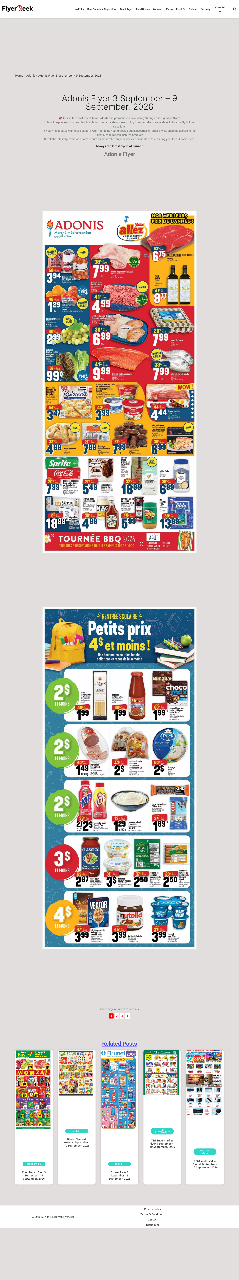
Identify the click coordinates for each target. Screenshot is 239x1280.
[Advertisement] (119, 44)
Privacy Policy (152, 1209)
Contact (152, 1219)
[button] (235, 9)
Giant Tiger (126, 9)
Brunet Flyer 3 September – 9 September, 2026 (119, 1175)
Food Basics (143, 9)
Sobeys (193, 9)
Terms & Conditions (152, 1214)
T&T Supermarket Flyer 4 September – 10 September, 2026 (162, 1143)
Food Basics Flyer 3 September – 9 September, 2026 (34, 1175)
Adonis (30, 75)
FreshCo (180, 9)
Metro (169, 9)
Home (19, 75)
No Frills (79, 9)
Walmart (158, 9)
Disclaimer (152, 1224)
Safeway (205, 9)
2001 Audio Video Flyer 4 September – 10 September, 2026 (205, 1164)
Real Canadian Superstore (102, 9)
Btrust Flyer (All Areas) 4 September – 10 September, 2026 (76, 1142)
